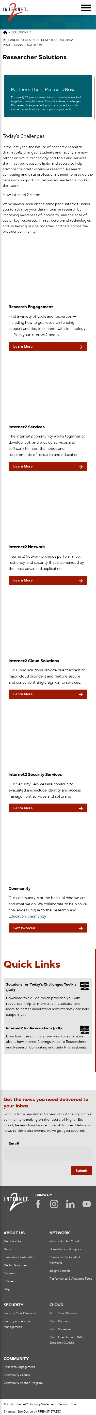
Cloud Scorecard (60, 1329)
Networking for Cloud (64, 1241)
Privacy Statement (43, 1404)
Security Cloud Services (20, 1313)
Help (7, 1289)
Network (59, 1233)
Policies (9, 1281)
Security (13, 1305)
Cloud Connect (59, 1321)
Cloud (56, 1305)
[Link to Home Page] (5, 33)
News (7, 1249)
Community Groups (17, 1375)
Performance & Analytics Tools (70, 1278)
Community (16, 1359)
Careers (9, 1273)
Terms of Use (67, 1404)
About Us (14, 1233)
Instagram (54, 1204)
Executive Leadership (18, 1257)
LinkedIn (70, 1204)
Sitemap (9, 1411)
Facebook (38, 1204)
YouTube (86, 1204)
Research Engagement (19, 1367)
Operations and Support (66, 1249)
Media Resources (15, 1265)
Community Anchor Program (23, 1383)
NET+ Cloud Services (63, 1313)
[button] (15, 10)
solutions (20, 32)
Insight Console (60, 1271)
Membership (12, 1241)
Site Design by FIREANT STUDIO (39, 1411)
